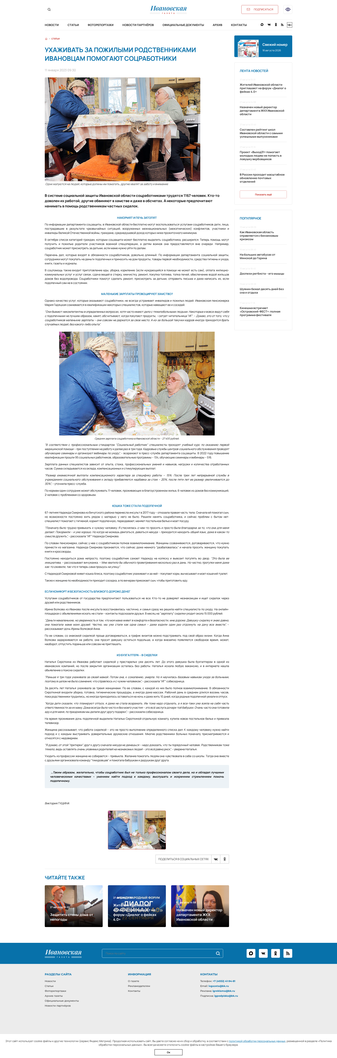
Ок (168, 1052)
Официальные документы (183, 25)
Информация (139, 974)
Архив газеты (54, 995)
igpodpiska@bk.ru (226, 995)
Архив (217, 25)
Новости (52, 25)
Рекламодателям (139, 986)
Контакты (239, 25)
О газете (133, 981)
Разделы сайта (58, 974)
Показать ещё (263, 194)
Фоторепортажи (101, 25)
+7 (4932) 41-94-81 (224, 981)
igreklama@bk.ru (224, 991)
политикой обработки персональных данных (257, 1041)
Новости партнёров (138, 25)
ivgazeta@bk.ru (219, 986)
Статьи (73, 25)
